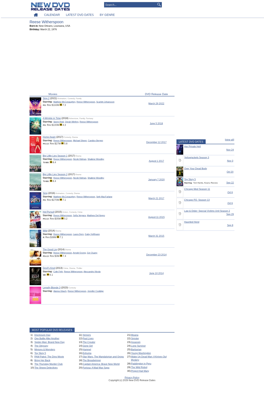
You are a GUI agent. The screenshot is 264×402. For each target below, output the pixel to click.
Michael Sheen (80, 140)
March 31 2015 (156, 236)
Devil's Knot (49, 268)
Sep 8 (230, 225)
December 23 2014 (156, 254)
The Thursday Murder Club (48, 364)
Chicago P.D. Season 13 (197, 200)
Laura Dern (78, 234)
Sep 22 (230, 182)
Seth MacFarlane (104, 196)
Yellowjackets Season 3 (196, 157)
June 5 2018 (156, 123)
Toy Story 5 (40, 353)
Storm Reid (58, 122)
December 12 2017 (156, 142)
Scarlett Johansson (105, 102)
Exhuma (87, 353)
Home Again (49, 137)
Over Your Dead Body (195, 168)
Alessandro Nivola (91, 271)
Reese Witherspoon (86, 102)
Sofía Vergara (79, 215)
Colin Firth (58, 271)
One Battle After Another (46, 338)
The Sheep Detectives (46, 367)
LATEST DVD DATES (80, 14)
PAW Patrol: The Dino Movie (49, 356)
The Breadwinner (92, 360)
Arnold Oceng (79, 253)
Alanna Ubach (59, 291)
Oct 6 (230, 192)
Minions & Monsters (44, 349)
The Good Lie (50, 249)
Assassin (136, 342)
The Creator (89, 342)
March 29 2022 (156, 103)
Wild (45, 230)
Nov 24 (230, 149)
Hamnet (87, 349)
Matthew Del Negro (96, 215)
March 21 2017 (156, 198)
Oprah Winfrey (71, 122)
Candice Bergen (95, 140)
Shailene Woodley (96, 159)
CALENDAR (52, 14)
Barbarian (136, 349)
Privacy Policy (132, 377)
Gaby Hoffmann (92, 234)
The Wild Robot (139, 367)
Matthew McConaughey (64, 102)
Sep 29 (230, 214)
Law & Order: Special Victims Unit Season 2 (207, 211)
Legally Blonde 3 (51, 287)
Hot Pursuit (48, 212)
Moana (134, 335)
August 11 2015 (156, 217)
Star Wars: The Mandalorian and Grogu (103, 356)
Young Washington (141, 353)
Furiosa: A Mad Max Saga (96, 367)
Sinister (135, 338)
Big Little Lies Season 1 (55, 155)
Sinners (87, 335)
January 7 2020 (156, 179)
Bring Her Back (42, 360)
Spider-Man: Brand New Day (49, 342)
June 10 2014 (156, 273)
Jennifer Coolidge (95, 291)
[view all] (229, 139)
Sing (45, 193)
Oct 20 (230, 172)
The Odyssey (41, 346)
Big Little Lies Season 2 (55, 174)
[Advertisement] (102, 62)
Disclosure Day (42, 335)
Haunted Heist (191, 222)
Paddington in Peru (141, 363)
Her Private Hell (192, 146)
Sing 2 (46, 98)
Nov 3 (230, 160)
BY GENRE (107, 14)
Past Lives (88, 338)
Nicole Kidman (79, 159)
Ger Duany (92, 253)
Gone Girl (88, 346)
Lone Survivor (138, 346)
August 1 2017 (156, 161)
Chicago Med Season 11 (197, 189)
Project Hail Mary (140, 371)
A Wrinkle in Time (52, 118)
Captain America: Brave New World (101, 364)
